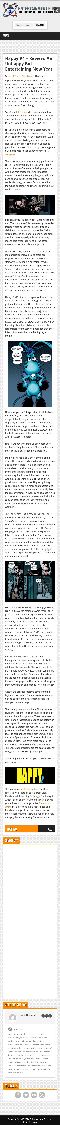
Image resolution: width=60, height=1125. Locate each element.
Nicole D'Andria (14, 76)
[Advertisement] (30, 46)
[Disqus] (30, 883)
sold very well (28, 789)
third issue (21, 112)
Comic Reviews (27, 76)
